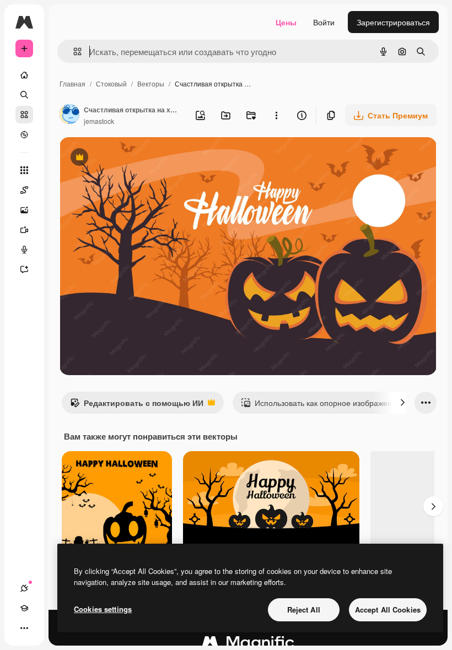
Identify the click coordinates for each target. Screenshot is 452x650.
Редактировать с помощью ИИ (136, 405)
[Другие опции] (276, 115)
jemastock (99, 121)
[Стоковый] (24, 114)
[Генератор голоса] (24, 249)
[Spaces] (24, 190)
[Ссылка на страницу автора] (69, 115)
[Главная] (24, 75)
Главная (72, 83)
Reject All (303, 609)
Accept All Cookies (388, 609)
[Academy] (24, 608)
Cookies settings (103, 609)
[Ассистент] (24, 269)
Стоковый (111, 83)
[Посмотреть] (24, 134)
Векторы (150, 83)
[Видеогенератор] (24, 230)
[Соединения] (24, 588)
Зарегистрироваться (393, 22)
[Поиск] (24, 95)
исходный (133, 158)
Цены (286, 22)
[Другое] (24, 628)
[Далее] (402, 403)
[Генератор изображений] (24, 210)
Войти (324, 22)
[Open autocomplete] (73, 51)
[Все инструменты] (24, 170)
